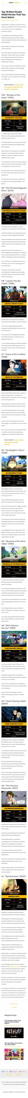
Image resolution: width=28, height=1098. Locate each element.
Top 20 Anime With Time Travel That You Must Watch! (13, 1022)
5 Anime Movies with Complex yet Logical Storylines (13, 442)
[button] (26, 3)
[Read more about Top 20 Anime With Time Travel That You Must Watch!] (14, 1032)
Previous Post (14, 1003)
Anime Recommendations (15, 1025)
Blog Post (7, 1025)
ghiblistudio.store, (15, 966)
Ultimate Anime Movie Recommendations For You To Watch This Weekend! (13, 87)
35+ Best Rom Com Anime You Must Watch (13, 1043)
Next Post (14, 1007)
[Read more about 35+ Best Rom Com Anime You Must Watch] (14, 1054)
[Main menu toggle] (3, 2)
